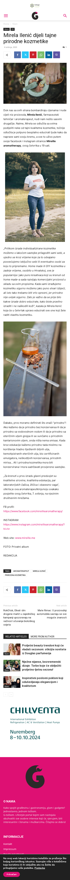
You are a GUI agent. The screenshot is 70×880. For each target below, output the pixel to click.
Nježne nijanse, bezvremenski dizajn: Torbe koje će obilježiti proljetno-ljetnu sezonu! (41, 665)
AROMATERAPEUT (21, 571)
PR (13, 29)
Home (6, 23)
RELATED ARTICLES (16, 636)
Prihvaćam (11, 874)
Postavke (39, 867)
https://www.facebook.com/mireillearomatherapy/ (33, 511)
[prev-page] (5, 694)
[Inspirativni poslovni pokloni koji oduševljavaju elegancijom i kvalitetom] (11, 682)
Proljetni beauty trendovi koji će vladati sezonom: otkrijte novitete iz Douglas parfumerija (44, 649)
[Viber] (56, 54)
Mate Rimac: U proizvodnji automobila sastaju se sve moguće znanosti (52, 614)
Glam (15, 23)
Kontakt (7, 844)
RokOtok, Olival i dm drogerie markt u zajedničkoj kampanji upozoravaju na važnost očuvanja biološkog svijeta (19, 617)
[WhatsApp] (41, 54)
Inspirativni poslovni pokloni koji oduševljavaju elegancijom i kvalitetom (42, 682)
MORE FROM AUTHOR (42, 636)
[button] (5, 15)
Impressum (9, 849)
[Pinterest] (33, 54)
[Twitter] (25, 54)
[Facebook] (17, 54)
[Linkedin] (48, 54)
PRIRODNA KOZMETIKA (15, 575)
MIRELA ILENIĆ (39, 571)
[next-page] (11, 694)
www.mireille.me (25, 537)
